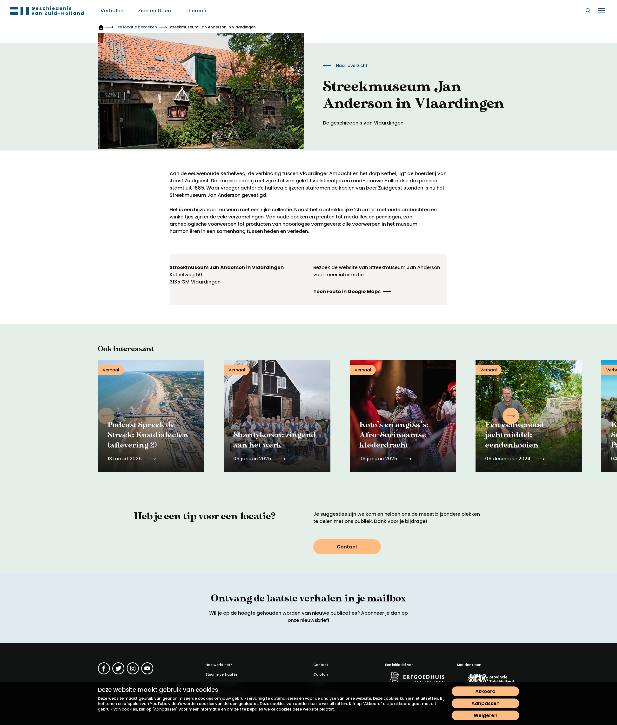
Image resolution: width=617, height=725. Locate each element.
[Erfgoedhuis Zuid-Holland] (416, 678)
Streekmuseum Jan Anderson (404, 267)
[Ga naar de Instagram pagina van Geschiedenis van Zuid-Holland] (133, 668)
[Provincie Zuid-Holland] (488, 679)
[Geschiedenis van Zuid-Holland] (47, 10)
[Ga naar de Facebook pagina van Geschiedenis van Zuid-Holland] (104, 668)
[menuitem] (112, 10)
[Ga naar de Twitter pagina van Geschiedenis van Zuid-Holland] (118, 668)
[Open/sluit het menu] (601, 11)
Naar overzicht (352, 65)
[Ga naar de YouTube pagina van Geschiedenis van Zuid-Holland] (147, 668)
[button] (511, 416)
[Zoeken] (588, 11)
